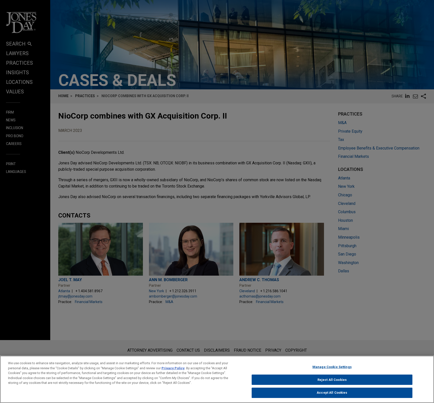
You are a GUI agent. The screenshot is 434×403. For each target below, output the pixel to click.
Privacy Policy (173, 368)
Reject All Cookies (332, 380)
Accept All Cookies (332, 392)
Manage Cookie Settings (332, 367)
